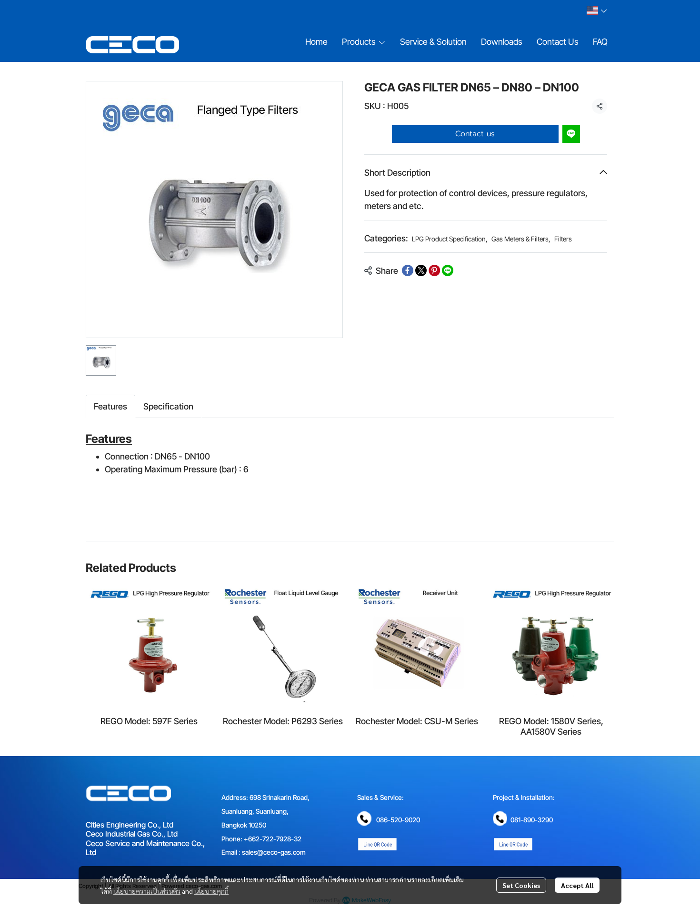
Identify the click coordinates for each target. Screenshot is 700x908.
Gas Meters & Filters (520, 239)
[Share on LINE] (447, 270)
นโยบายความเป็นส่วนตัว (146, 891)
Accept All (577, 885)
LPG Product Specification (450, 239)
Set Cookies (521, 885)
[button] (596, 10)
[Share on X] (421, 270)
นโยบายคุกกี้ (211, 891)
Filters (563, 239)
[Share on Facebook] (407, 270)
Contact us (475, 134)
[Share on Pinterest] (434, 270)
